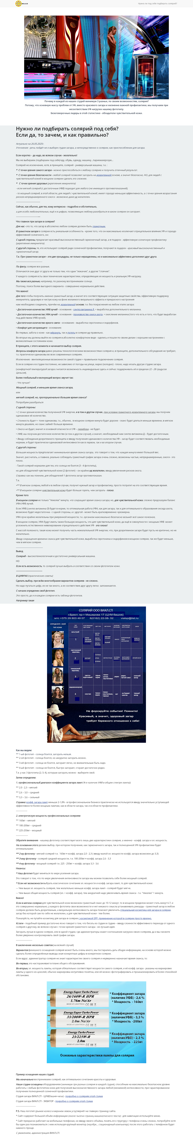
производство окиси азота (88, 314)
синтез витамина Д (83, 309)
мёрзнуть (55, 332)
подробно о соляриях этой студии (84, 1096)
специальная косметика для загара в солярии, (145, 910)
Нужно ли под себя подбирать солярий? (157, 3)
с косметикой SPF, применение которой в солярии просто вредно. (115, 918)
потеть (71, 332)
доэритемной (104, 175)
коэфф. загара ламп (37, 802)
